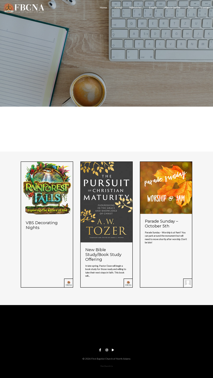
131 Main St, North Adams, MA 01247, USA (128, 340)
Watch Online (173, 7)
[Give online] (173, 322)
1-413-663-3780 (84, 340)
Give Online (173, 340)
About (118, 7)
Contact (206, 7)
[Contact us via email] (39, 322)
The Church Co (106, 366)
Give (190, 7)
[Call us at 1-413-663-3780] (84, 322)
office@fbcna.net (39, 340)
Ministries (135, 7)
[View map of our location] (128, 322)
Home (103, 7)
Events (153, 7)
